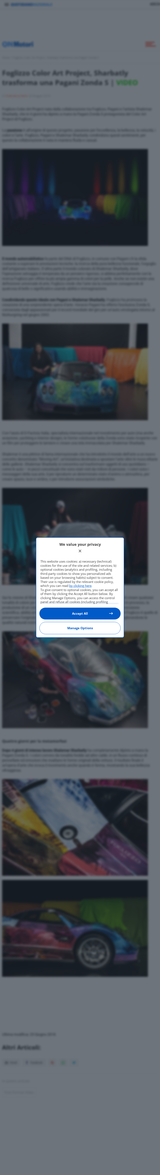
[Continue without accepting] (80, 551)
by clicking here (80, 586)
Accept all (80, 613)
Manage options (80, 628)
